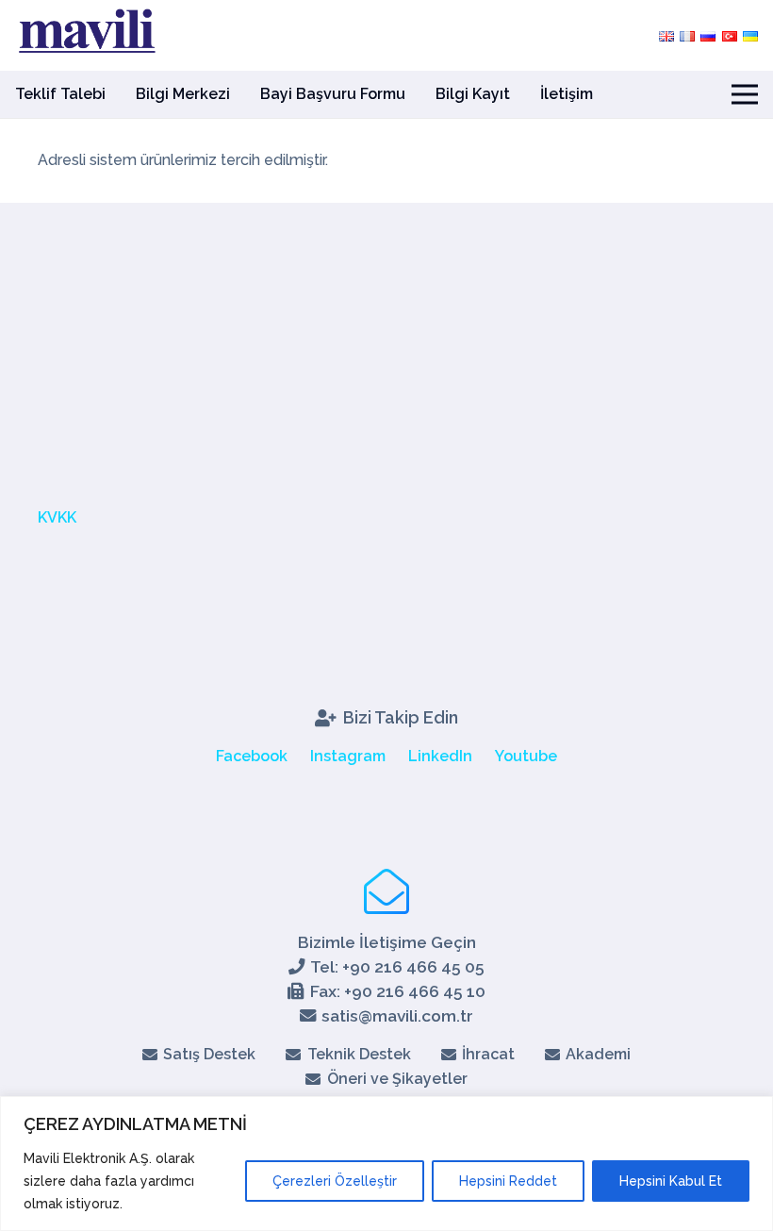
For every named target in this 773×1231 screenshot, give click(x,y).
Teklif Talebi (60, 94)
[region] (386, 1163)
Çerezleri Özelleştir (334, 1181)
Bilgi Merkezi (183, 94)
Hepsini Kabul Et (670, 1181)
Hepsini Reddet (508, 1181)
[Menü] (744, 94)
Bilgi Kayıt (473, 94)
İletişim (566, 94)
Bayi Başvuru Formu (332, 94)
